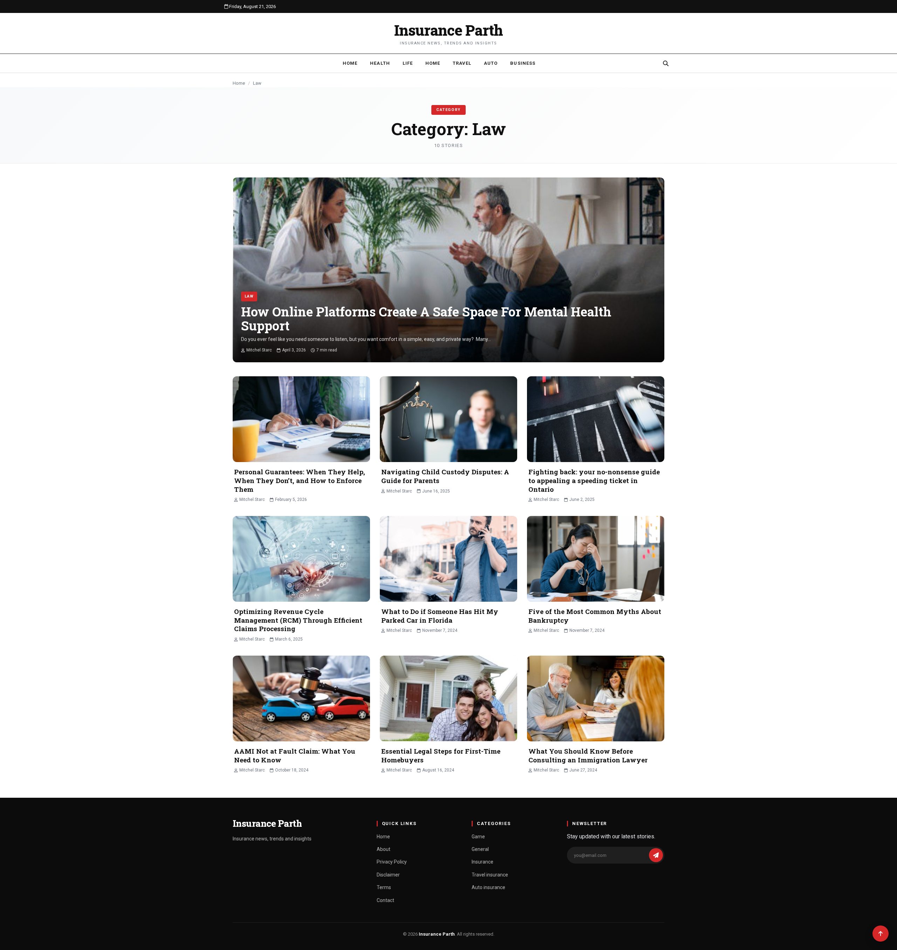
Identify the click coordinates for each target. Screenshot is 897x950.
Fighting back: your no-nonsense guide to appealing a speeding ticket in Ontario (594, 480)
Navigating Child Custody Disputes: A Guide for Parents (445, 476)
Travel (462, 63)
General (480, 849)
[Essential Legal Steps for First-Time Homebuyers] (448, 698)
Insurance (482, 862)
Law (249, 296)
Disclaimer (388, 875)
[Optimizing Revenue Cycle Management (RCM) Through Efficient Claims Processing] (301, 559)
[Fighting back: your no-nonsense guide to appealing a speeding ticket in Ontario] (595, 419)
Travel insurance (490, 875)
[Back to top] (880, 933)
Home (350, 63)
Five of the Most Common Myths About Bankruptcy (594, 615)
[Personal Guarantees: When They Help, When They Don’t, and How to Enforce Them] (301, 419)
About (383, 849)
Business (522, 63)
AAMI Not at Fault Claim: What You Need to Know (294, 755)
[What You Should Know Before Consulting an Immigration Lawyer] (595, 698)
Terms (384, 887)
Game (478, 836)
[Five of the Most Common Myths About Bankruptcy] (595, 559)
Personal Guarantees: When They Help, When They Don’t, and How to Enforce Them (299, 480)
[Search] (666, 63)
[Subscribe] (656, 855)
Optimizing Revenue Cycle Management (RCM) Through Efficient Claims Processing (298, 620)
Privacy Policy (392, 862)
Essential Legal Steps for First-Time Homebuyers (440, 755)
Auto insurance (488, 887)
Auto (491, 63)
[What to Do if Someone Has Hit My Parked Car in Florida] (448, 559)
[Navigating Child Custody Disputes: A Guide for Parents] (448, 419)
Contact (385, 900)
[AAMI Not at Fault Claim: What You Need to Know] (301, 698)
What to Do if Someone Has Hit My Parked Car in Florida (439, 615)
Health (380, 63)
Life (408, 63)
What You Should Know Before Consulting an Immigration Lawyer (588, 755)
